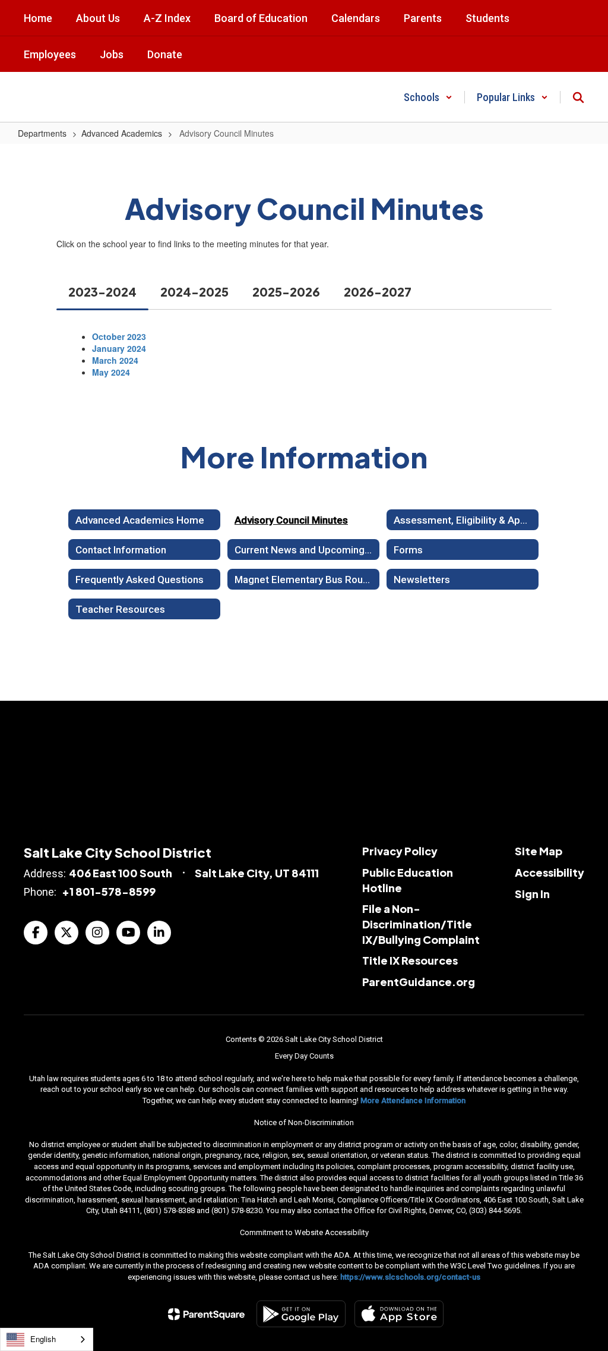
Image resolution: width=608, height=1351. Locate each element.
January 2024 (119, 348)
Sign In (532, 893)
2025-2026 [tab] (286, 291)
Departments (42, 133)
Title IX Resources (410, 960)
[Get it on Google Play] (301, 1313)
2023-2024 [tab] (102, 291)
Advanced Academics (121, 133)
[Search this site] (578, 97)
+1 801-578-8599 (109, 891)
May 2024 (111, 372)
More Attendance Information (413, 1100)
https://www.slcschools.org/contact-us (410, 1277)
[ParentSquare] (206, 1314)
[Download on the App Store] (399, 1313)
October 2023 (119, 336)
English (43, 1338)
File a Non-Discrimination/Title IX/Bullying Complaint (421, 924)
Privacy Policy (400, 851)
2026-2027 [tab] (377, 291)
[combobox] (46, 1339)
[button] (428, 97)
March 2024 (115, 360)
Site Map (538, 851)
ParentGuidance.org (418, 981)
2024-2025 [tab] (194, 291)
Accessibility (549, 872)
